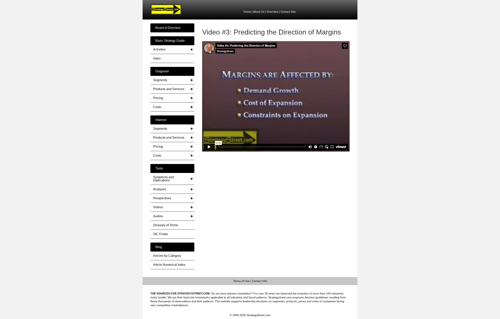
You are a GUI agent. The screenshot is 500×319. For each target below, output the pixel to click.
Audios (158, 216)
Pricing (158, 98)
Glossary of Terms (165, 225)
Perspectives (162, 198)
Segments (160, 80)
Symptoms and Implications (163, 178)
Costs (157, 107)
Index (157, 58)
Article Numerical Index (169, 264)
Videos (158, 207)
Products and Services (168, 89)
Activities (159, 49)
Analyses (159, 189)
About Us (258, 11)
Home (247, 11)
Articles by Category (167, 255)
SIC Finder (160, 234)
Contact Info (288, 11)
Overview (272, 11)
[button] (172, 27)
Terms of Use (241, 281)
